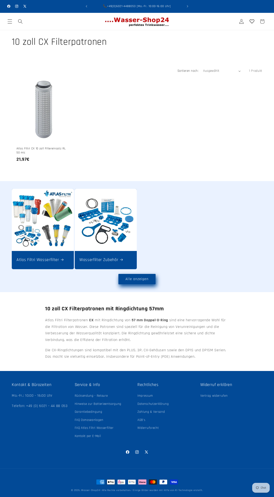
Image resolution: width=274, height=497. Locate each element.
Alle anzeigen (136, 279)
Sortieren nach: (188, 71)
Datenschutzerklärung (153, 404)
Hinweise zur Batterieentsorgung (98, 404)
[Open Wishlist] (252, 21)
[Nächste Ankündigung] (187, 6)
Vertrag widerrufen (214, 396)
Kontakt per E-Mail (88, 436)
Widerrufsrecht (148, 428)
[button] (10, 21)
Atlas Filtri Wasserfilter (37, 260)
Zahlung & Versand (151, 412)
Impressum (145, 396)
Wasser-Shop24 (90, 490)
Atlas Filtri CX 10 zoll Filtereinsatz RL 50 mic (41, 151)
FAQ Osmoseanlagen (89, 420)
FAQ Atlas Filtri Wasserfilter (94, 428)
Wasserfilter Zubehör (98, 260)
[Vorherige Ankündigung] (86, 6)
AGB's (141, 420)
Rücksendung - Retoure (91, 396)
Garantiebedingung (88, 412)
